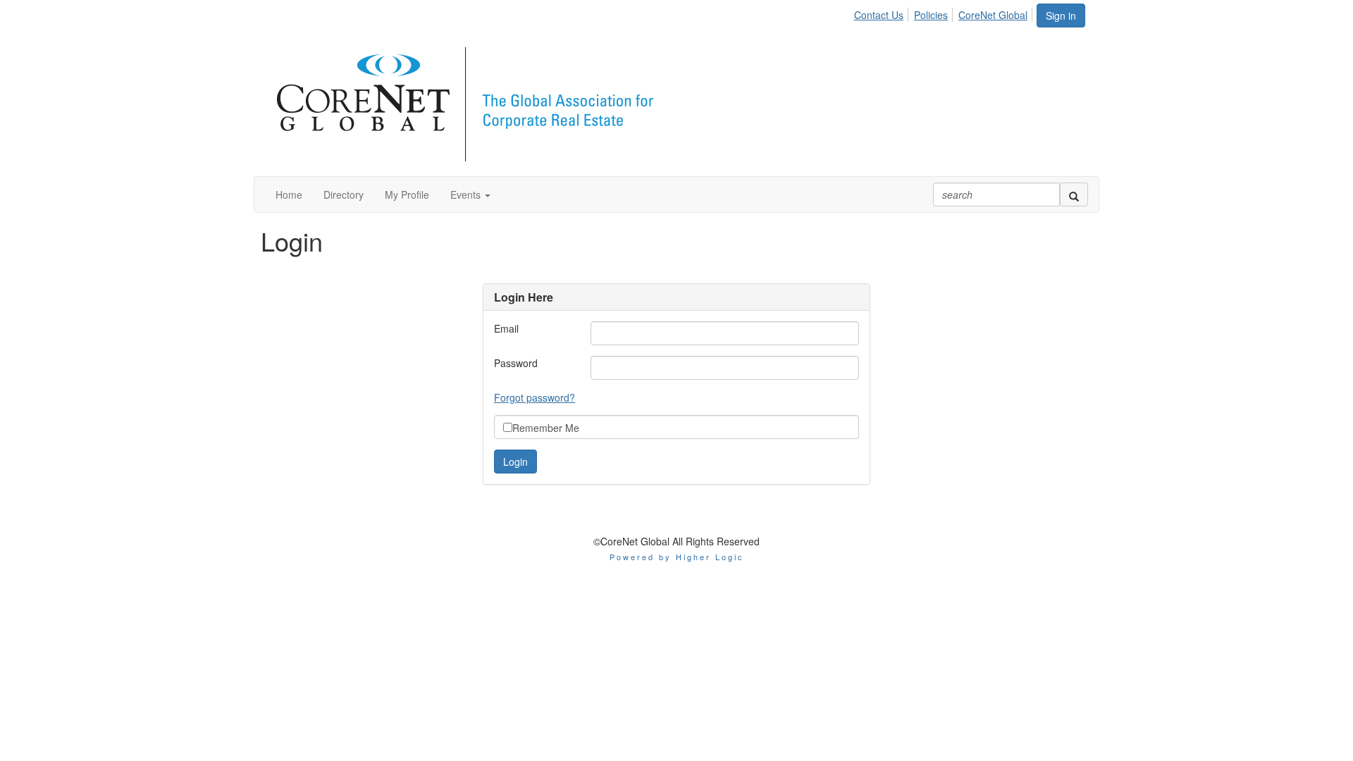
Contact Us (878, 15)
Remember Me (545, 428)
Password (516, 363)
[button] (470, 194)
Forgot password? (534, 397)
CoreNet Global (992, 15)
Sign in (1061, 15)
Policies (931, 15)
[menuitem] (883, 13)
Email (506, 328)
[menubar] (945, 13)
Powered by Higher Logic (677, 556)
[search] (1074, 194)
